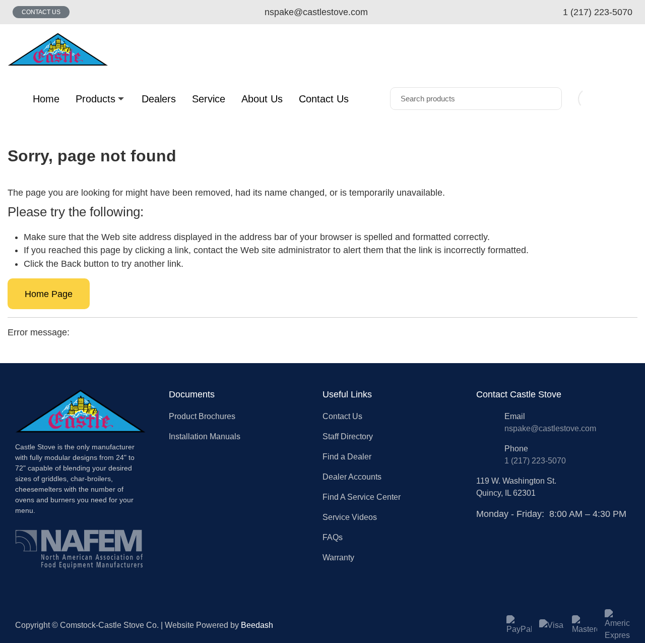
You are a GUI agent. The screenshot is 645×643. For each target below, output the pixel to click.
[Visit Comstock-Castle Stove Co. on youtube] (504, 526)
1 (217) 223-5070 (535, 460)
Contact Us (41, 12)
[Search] (547, 98)
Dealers (159, 98)
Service (208, 98)
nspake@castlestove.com (550, 428)
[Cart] (626, 98)
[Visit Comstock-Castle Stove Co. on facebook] (481, 526)
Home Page (49, 294)
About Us (262, 98)
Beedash (257, 625)
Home (46, 98)
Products (95, 98)
